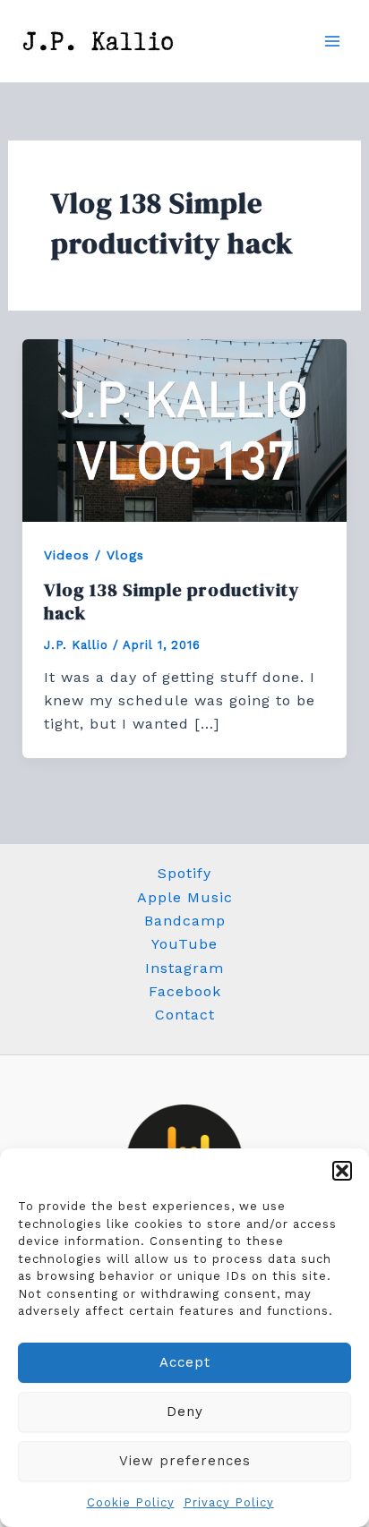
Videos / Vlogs (94, 555)
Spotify (184, 873)
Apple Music (185, 897)
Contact (185, 1014)
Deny (185, 1411)
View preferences (185, 1461)
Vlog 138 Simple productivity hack (171, 601)
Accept (184, 1362)
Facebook (185, 991)
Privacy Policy (229, 1502)
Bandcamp (185, 920)
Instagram (184, 968)
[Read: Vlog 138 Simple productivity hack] (185, 429)
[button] (342, 1171)
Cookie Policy (131, 1502)
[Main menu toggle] (332, 41)
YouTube (184, 943)
